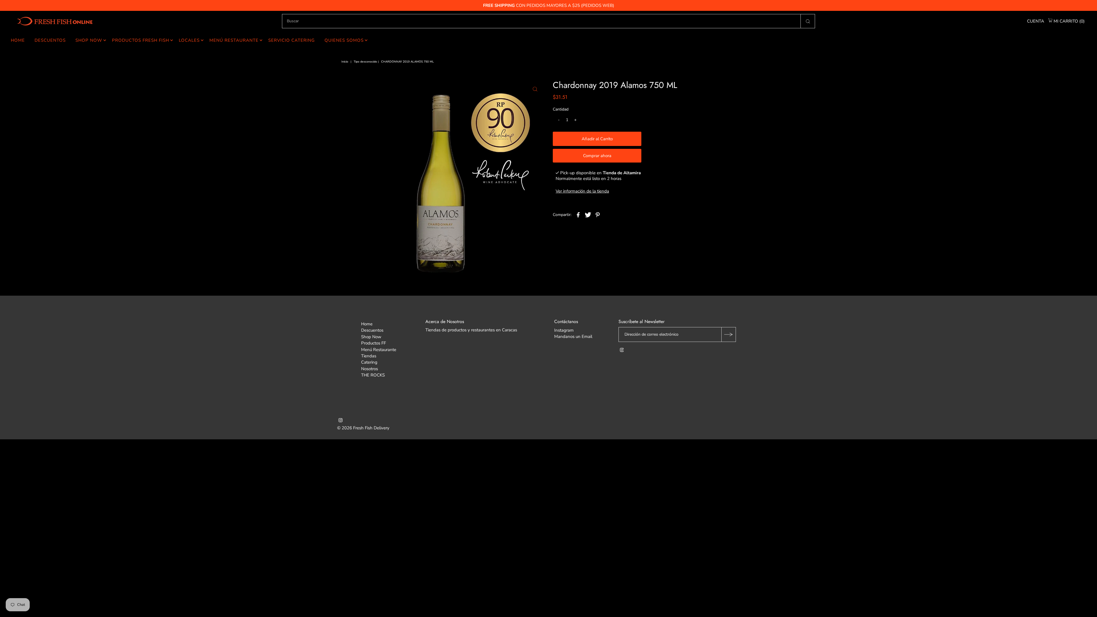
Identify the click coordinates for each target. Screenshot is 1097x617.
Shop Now (88, 40)
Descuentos (50, 40)
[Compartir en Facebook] (578, 214)
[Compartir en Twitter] (588, 214)
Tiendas (368, 356)
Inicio (344, 62)
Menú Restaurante (234, 40)
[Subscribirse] (728, 334)
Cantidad (560, 109)
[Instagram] (622, 350)
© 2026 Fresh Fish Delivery (363, 428)
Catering (369, 362)
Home (18, 40)
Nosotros (369, 369)
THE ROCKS (373, 375)
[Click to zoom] (535, 89)
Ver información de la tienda (582, 191)
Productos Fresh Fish (140, 40)
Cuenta (1035, 21)
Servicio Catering (291, 40)
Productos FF (373, 343)
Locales (189, 40)
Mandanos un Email (573, 336)
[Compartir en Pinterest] (597, 214)
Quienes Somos (344, 40)
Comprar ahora (597, 156)
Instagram (564, 330)
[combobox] (548, 21)
